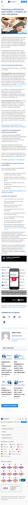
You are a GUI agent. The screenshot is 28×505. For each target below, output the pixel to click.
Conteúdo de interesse (7, 438)
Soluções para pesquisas (7, 428)
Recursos (4, 425)
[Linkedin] (4, 317)
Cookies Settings (4, 499)
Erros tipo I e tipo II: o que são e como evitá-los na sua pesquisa (19, 392)
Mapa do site (3, 498)
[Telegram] (4, 322)
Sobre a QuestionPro (6, 434)
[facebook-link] (17, 419)
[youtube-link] (25, 419)
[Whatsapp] (19, 317)
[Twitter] (14, 317)
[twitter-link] (20, 419)
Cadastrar (24, 1)
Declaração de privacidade (12, 498)
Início (2, 5)
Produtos (4, 431)
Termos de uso (21, 498)
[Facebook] (9, 317)
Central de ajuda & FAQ (8, 422)
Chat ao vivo (17, 422)
